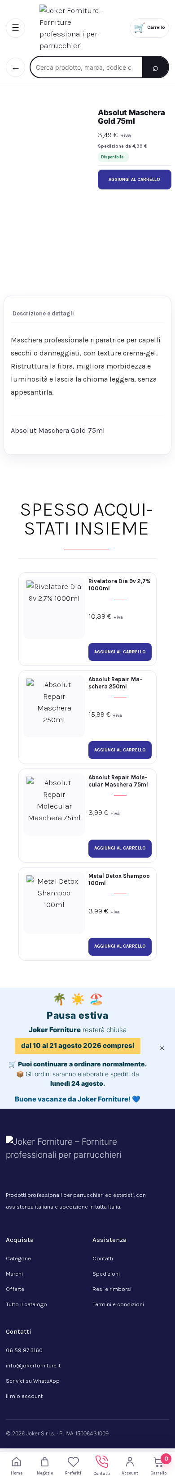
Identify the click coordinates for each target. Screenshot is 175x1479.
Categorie (18, 1258)
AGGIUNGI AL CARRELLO (134, 179)
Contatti (102, 1258)
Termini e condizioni (118, 1304)
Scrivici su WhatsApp (33, 1380)
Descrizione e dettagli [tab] (43, 313)
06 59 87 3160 (24, 1350)
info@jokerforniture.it (33, 1365)
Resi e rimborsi (111, 1289)
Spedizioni (106, 1273)
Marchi (14, 1273)
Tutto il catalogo (26, 1304)
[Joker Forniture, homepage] (77, 27)
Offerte (15, 1289)
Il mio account (24, 1396)
